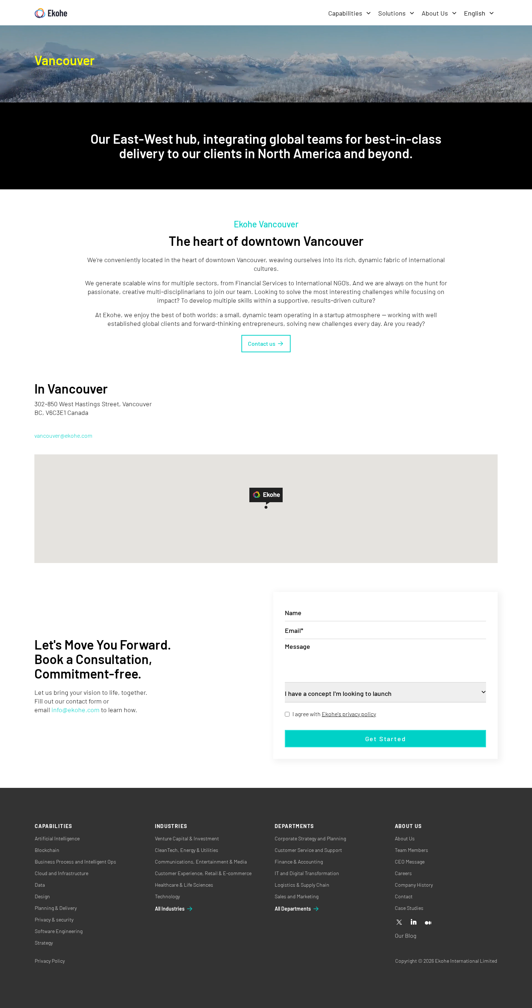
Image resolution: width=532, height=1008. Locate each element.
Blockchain (47, 850)
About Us (435, 13)
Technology (167, 896)
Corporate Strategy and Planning (310, 838)
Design (42, 896)
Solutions (392, 13)
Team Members (411, 850)
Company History (414, 885)
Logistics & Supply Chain (302, 885)
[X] (399, 922)
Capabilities (345, 13)
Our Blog (405, 935)
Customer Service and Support (308, 850)
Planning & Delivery (56, 908)
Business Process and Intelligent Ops (75, 861)
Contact (404, 896)
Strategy (44, 943)
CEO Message (410, 861)
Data (40, 885)
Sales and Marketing (296, 896)
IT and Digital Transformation (307, 873)
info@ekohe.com (75, 710)
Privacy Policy (50, 961)
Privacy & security (54, 919)
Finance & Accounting (299, 861)
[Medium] (428, 922)
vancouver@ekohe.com (63, 435)
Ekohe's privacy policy (349, 713)
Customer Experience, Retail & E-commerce (203, 873)
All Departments (293, 909)
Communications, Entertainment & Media (201, 861)
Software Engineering (59, 931)
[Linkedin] (413, 922)
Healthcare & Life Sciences (184, 885)
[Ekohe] (50, 13)
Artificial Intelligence (57, 838)
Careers (403, 873)
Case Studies (409, 908)
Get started (385, 739)
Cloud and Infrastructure (61, 873)
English (474, 13)
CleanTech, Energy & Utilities (186, 850)
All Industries (170, 909)
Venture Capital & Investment (187, 838)
